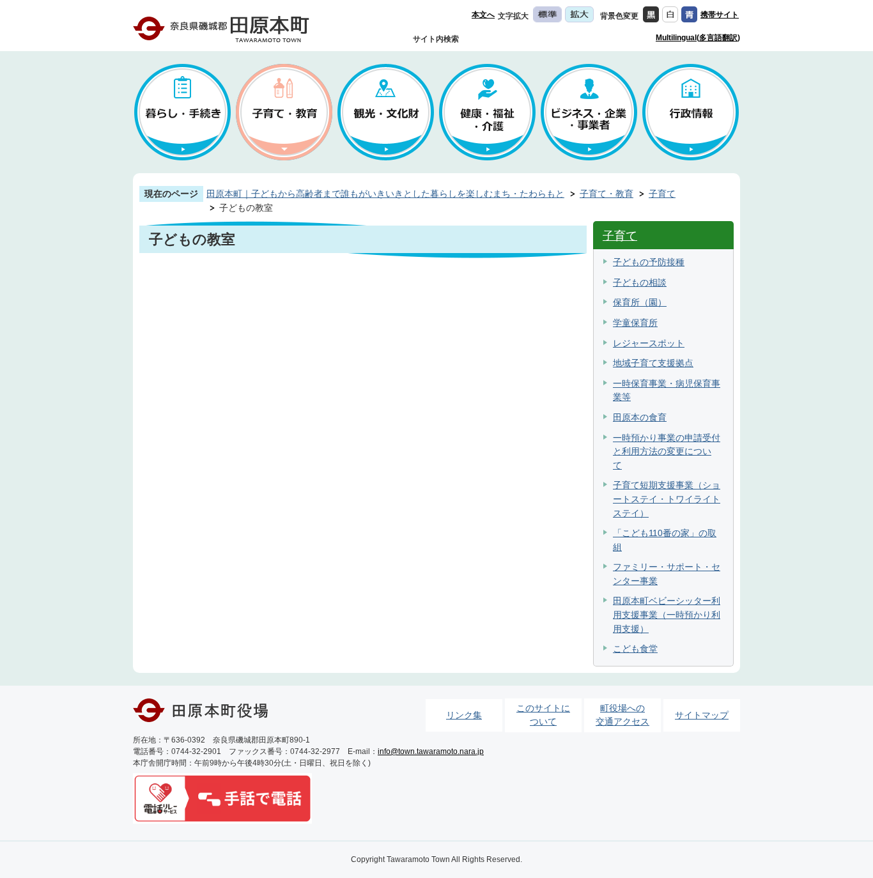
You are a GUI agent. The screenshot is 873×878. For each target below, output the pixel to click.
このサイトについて (543, 715)
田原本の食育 (640, 417)
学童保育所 (635, 323)
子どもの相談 (640, 282)
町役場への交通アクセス (622, 715)
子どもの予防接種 (648, 262)
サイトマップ (702, 715)
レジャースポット (648, 343)
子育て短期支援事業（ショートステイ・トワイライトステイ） (666, 499)
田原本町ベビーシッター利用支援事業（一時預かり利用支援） (666, 614)
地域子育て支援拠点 (653, 363)
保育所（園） (640, 302)
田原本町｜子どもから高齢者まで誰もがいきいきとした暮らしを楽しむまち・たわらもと (385, 194)
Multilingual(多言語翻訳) (698, 37)
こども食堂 (635, 648)
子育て (662, 194)
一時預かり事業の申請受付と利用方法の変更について (666, 451)
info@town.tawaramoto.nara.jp (431, 751)
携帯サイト (719, 14)
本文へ (483, 14)
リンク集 (464, 715)
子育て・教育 (606, 194)
